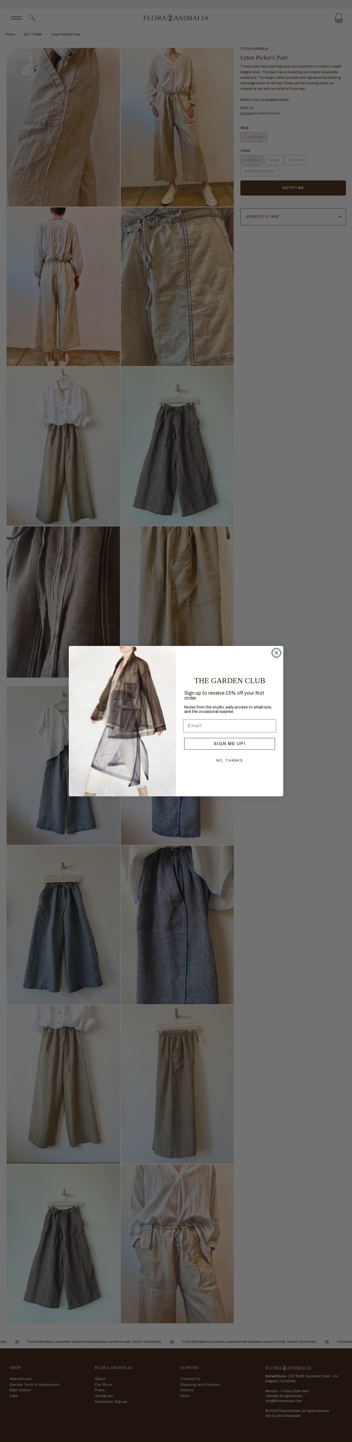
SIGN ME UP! (230, 743)
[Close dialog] (276, 653)
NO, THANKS (229, 760)
